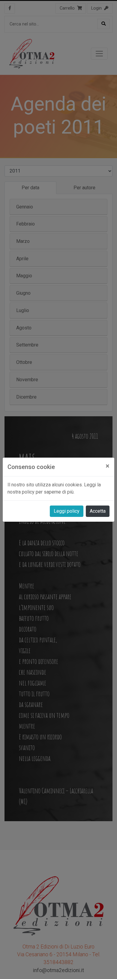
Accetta (98, 511)
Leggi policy (67, 511)
